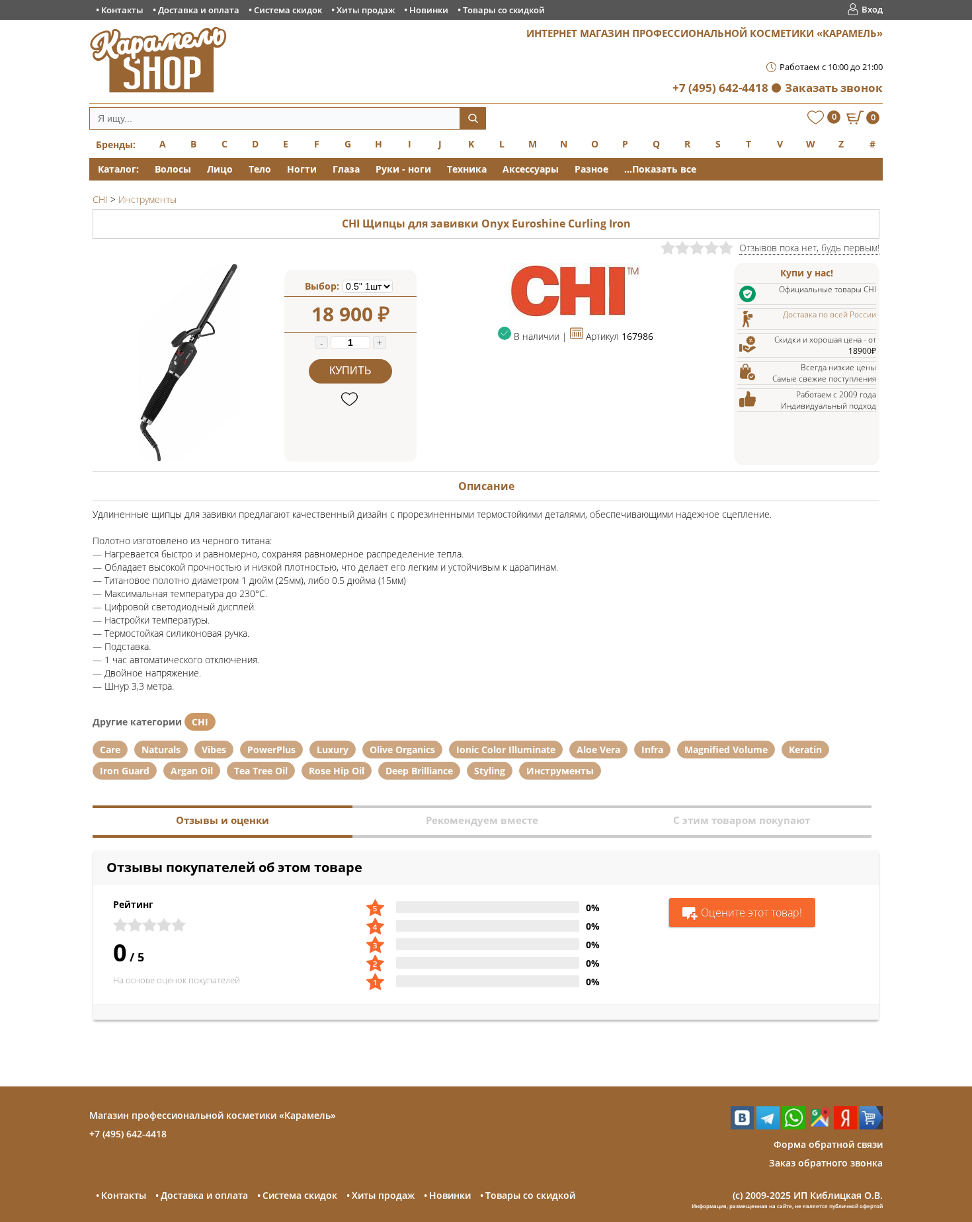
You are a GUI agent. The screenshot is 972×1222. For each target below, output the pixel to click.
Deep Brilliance (419, 770)
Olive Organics (402, 749)
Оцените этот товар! (751, 912)
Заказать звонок (834, 87)
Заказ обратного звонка (826, 1163)
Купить (350, 370)
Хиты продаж (366, 10)
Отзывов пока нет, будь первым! (809, 247)
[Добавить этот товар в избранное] (350, 400)
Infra (652, 749)
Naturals (161, 749)
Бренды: (116, 144)
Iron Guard (124, 770)
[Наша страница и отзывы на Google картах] (819, 1126)
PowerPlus (271, 749)
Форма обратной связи (828, 1144)
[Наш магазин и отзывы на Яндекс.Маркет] (871, 1126)
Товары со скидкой (504, 10)
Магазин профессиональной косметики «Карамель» (212, 1115)
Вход (872, 9)
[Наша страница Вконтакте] (742, 1126)
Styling (489, 770)
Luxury (332, 749)
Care (110, 749)
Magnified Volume (726, 749)
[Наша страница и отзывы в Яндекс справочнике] (845, 1126)
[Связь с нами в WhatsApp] (793, 1126)
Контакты (122, 10)
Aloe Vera (598, 749)
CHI (200, 721)
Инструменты (560, 770)
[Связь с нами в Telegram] (768, 1126)
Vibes (214, 749)
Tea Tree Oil (261, 770)
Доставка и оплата (198, 10)
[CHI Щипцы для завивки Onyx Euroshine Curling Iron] (188, 458)
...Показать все (660, 169)
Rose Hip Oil (336, 770)
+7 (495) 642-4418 (720, 87)
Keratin (805, 749)
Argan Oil (192, 770)
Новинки (428, 10)
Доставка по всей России (829, 314)
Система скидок (288, 10)
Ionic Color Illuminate (505, 749)
